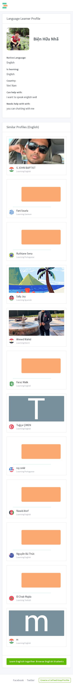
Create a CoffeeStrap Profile (54, 680)
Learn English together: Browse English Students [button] (36, 661)
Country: (11, 80)
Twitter (31, 680)
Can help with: (14, 92)
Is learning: (13, 69)
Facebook (18, 680)
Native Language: (16, 57)
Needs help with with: (18, 103)
